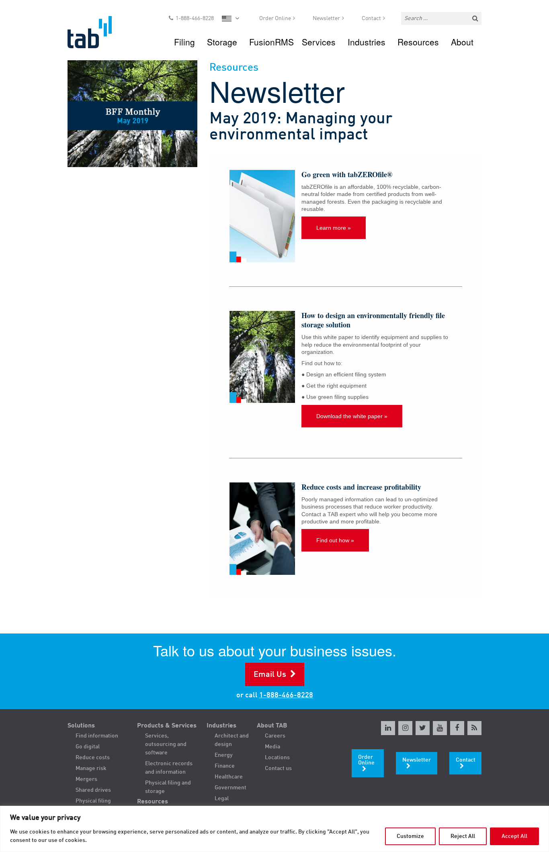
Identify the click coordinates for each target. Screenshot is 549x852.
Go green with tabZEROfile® (346, 174)
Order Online (275, 18)
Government (230, 788)
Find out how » (335, 540)
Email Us (270, 675)
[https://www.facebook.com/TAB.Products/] (457, 728)
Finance (225, 766)
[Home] (97, 32)
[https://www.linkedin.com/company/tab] (388, 728)
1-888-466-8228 (195, 18)
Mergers (86, 779)
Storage (222, 42)
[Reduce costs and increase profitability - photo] (262, 528)
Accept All (514, 836)
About (462, 42)
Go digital (88, 747)
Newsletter (326, 18)
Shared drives (93, 790)
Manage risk (91, 768)
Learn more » (333, 228)
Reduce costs (93, 757)
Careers (275, 736)
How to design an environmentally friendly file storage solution (373, 320)
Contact (371, 18)
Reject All (463, 836)
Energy (224, 755)
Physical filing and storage (168, 787)
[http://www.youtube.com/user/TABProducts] (440, 728)
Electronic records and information (169, 768)
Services (319, 42)
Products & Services (167, 726)
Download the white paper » (351, 416)
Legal (222, 798)
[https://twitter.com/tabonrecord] (423, 728)
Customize (410, 836)
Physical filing (93, 801)
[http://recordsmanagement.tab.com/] (474, 728)
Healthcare (229, 777)
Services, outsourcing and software (165, 744)
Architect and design (232, 740)
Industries (366, 42)
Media (272, 747)
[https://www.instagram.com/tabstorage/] (405, 728)
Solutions (81, 726)
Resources (418, 42)
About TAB (272, 726)
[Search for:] (441, 18)
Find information (97, 736)
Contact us (278, 768)
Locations (277, 757)
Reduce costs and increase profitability (361, 487)
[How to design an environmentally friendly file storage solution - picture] (262, 357)
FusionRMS (271, 42)
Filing (184, 42)
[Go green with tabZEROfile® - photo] (262, 216)
